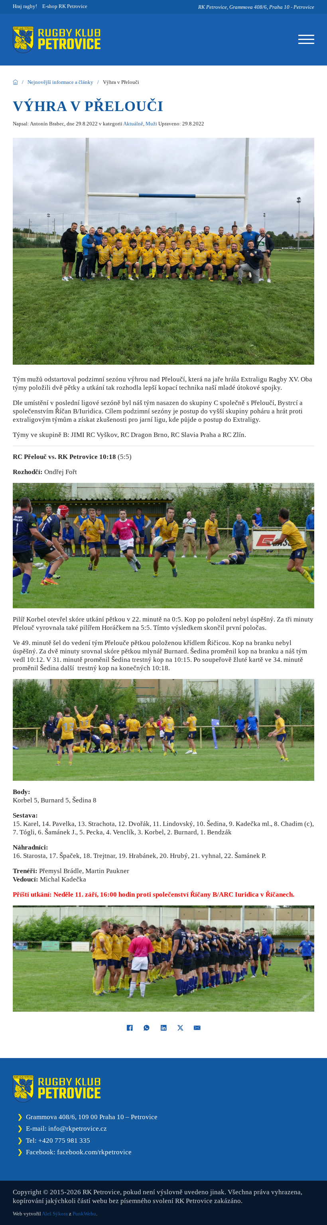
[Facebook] (129, 1028)
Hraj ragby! (25, 6)
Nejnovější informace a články (60, 82)
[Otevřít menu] (306, 39)
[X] (180, 1028)
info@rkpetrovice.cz (77, 1128)
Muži (151, 124)
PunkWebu (84, 1214)
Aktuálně (133, 124)
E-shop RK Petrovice (64, 6)
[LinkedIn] (163, 1028)
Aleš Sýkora (55, 1214)
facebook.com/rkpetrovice (94, 1152)
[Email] (197, 1028)
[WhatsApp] (146, 1028)
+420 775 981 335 (64, 1140)
